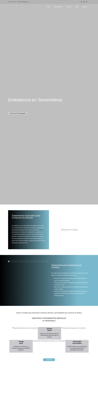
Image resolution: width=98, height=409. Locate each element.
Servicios (68, 6)
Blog (77, 6)
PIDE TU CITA (49, 384)
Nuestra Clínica (58, 6)
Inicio (48, 6)
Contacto (84, 6)
